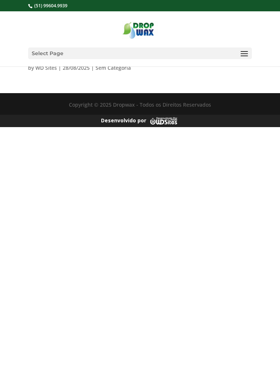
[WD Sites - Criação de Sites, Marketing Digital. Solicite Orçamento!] (163, 120)
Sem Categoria (113, 67)
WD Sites (46, 67)
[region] (95, 327)
